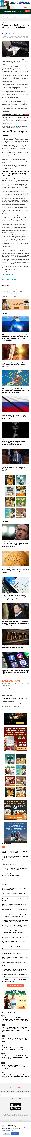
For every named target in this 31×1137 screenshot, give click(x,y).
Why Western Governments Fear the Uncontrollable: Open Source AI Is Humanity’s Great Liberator (15, 915)
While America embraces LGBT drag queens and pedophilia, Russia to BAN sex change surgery (15, 416)
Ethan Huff (9, 30)
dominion (15, 36)
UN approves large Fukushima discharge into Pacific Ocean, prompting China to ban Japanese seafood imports (15, 390)
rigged (16, 37)
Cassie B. (9, 360)
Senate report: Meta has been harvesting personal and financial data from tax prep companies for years (15, 544)
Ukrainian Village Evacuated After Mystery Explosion (15, 879)
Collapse (7, 22)
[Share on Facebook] (6, 33)
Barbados (6, 36)
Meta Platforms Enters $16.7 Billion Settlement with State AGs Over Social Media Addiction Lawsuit (15, 869)
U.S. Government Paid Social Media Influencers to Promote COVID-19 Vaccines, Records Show (14, 931)
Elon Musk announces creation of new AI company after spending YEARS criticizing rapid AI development (15, 623)
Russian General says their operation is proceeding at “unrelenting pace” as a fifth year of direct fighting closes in (15, 858)
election (3, 37)
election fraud (9, 37)
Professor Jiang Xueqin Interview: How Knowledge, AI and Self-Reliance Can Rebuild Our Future (14, 1067)
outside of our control (20, 181)
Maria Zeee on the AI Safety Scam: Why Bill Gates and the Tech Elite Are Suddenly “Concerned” (15, 952)
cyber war (10, 36)
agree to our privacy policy (9, 1130)
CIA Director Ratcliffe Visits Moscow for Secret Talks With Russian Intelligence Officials (15, 851)
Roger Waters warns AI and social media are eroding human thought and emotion (14, 863)
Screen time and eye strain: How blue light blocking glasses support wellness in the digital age (14, 970)
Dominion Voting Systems (23, 36)
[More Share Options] (13, 33)
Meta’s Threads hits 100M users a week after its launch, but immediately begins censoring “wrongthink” (14, 597)
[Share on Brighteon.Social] (3, 33)
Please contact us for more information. (10, 706)
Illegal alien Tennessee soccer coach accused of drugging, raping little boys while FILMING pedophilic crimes (14, 442)
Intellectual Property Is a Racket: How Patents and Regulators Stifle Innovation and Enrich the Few (14, 926)
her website (15, 269)
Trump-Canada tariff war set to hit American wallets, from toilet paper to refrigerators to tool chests (15, 936)
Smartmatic (20, 37)
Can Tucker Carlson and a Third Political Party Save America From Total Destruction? (15, 1048)
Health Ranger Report (8, 1012)
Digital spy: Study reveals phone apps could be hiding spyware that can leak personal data (15, 672)
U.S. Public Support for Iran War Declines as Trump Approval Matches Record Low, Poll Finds (14, 947)
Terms (12, 1115)
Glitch (13, 37)
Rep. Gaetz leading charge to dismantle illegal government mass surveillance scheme (14, 469)
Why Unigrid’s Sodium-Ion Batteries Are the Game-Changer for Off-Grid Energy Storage (14, 874)
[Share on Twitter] (10, 33)
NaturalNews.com (6, 277)
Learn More (6, 1133)
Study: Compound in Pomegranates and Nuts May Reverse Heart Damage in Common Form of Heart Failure (14, 964)
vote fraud (26, 37)
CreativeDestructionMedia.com (9, 274)
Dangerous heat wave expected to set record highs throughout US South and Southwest (14, 364)
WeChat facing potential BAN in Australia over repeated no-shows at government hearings (15, 570)
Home (3, 22)
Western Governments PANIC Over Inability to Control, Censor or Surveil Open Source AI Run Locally (15, 1040)
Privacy (9, 1115)
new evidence (7, 59)
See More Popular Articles (15, 985)
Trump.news (18, 127)
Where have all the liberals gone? (12, 647)
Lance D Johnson (11, 387)
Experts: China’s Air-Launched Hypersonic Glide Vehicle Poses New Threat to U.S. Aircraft (13, 894)
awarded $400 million (24, 110)
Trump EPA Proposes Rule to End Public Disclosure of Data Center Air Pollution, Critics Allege (15, 920)
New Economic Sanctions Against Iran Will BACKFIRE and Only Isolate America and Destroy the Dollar (15, 1076)
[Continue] (28, 1095)
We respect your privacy (15, 1098)
